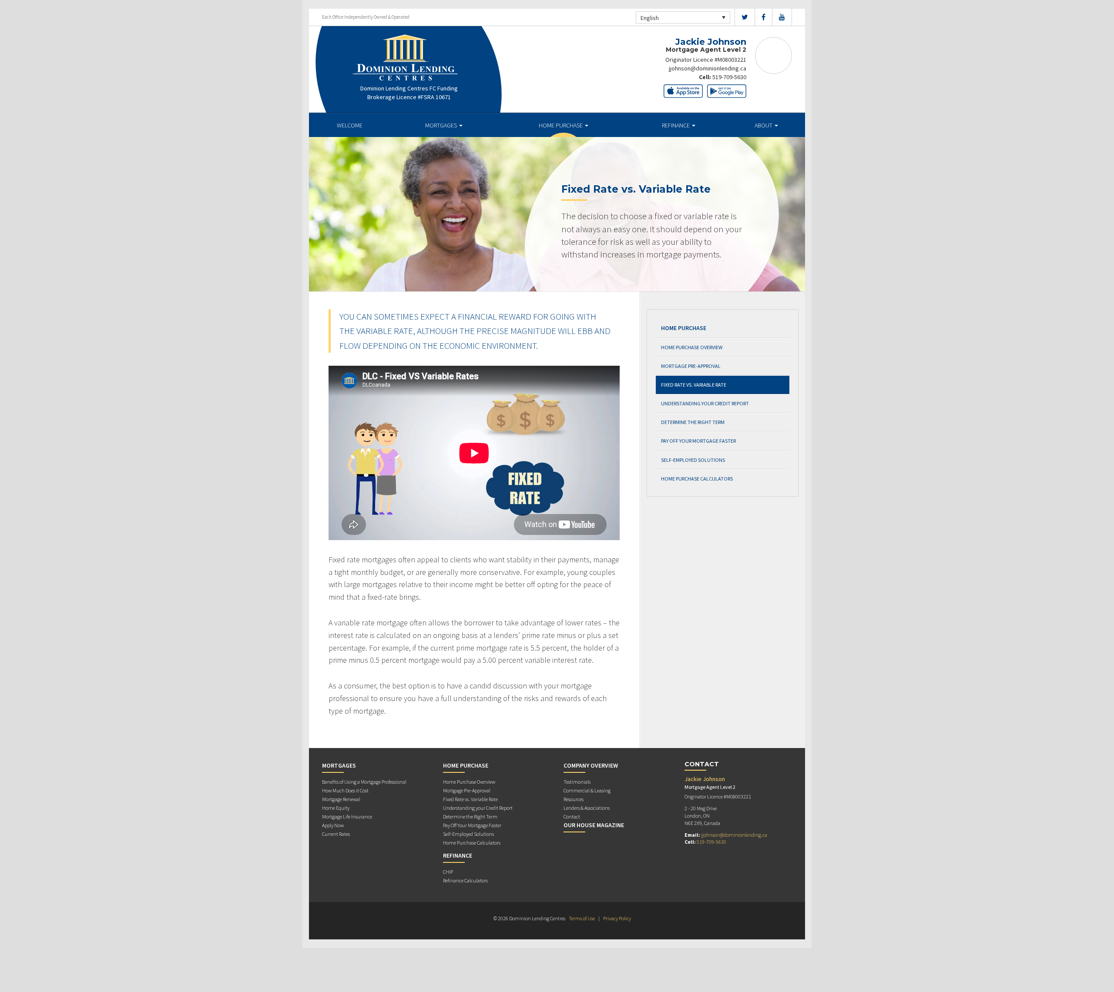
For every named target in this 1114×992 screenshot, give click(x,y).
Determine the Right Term (693, 422)
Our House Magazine (594, 825)
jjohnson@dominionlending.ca (707, 68)
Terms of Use (582, 918)
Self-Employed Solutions (693, 460)
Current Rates (336, 834)
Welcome (349, 125)
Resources (574, 799)
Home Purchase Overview (691, 347)
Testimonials (577, 781)
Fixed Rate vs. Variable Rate (693, 384)
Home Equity (335, 808)
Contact (572, 816)
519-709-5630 (729, 77)
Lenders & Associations (587, 808)
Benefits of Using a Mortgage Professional (364, 781)
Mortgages (441, 125)
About (764, 125)
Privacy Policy (617, 918)
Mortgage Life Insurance (347, 816)
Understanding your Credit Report (705, 403)
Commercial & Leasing (587, 790)
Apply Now (333, 825)
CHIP (448, 871)
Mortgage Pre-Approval (691, 366)
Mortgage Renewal (341, 799)
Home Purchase (561, 125)
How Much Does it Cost (345, 790)
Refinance (676, 125)
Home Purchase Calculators (697, 478)
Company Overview (591, 765)
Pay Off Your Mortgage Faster (698, 441)
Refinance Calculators (465, 880)
